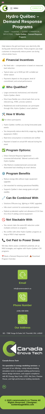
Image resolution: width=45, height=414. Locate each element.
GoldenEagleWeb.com (22, 404)
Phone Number (22, 305)
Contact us (36, 8)
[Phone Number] (22, 297)
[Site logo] (5, 8)
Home (6, 32)
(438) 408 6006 (22, 311)
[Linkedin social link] (4, 387)
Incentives (15, 32)
